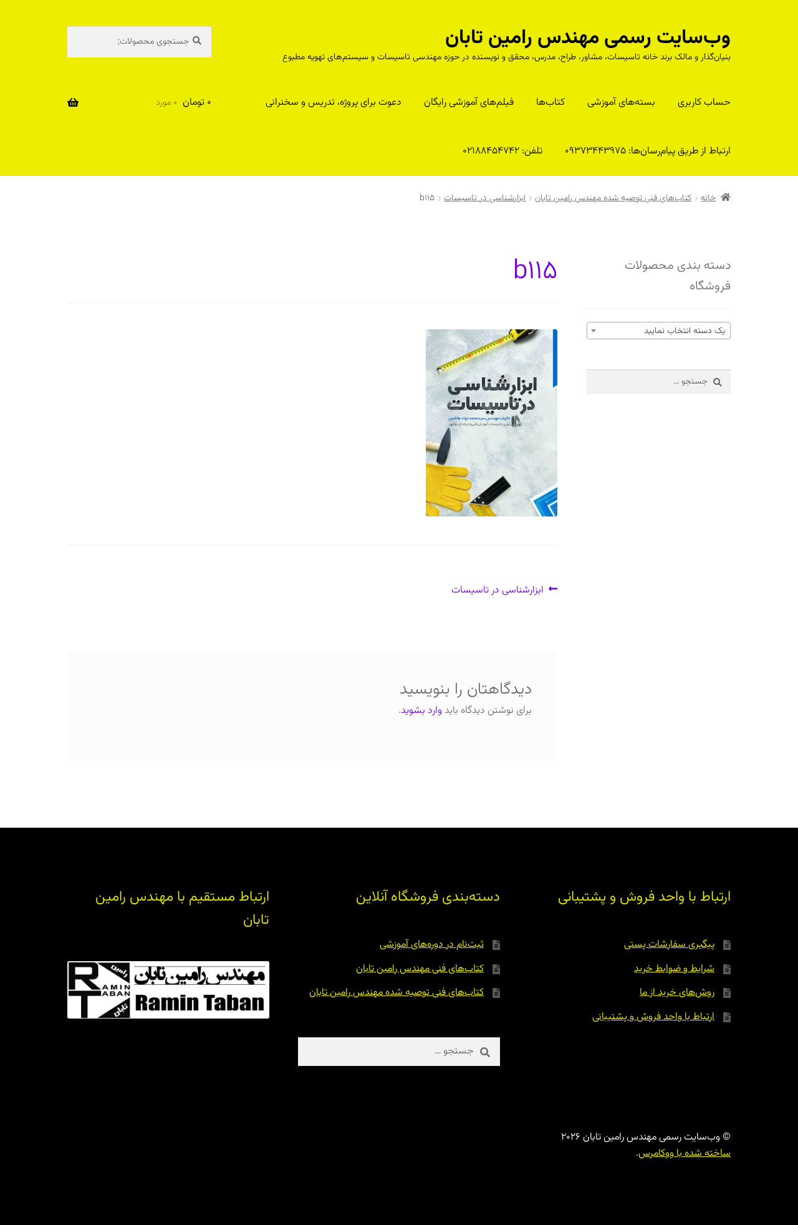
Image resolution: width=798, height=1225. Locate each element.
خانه (708, 198)
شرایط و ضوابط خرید (674, 969)
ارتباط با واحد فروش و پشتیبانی (653, 1017)
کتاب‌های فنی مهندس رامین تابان (420, 969)
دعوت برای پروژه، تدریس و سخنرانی (333, 102)
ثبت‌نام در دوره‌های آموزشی (432, 944)
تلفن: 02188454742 (502, 151)
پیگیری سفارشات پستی (669, 944)
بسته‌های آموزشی (621, 102)
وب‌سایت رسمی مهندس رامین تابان (588, 38)
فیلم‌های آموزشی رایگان (469, 102)
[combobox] (659, 330)
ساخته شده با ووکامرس (684, 1153)
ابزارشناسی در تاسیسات (485, 198)
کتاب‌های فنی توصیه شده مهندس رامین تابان (613, 198)
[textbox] (658, 331)
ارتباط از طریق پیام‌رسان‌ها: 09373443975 (648, 151)
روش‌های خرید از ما (677, 992)
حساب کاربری (704, 102)
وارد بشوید (421, 711)
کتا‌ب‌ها (550, 102)
